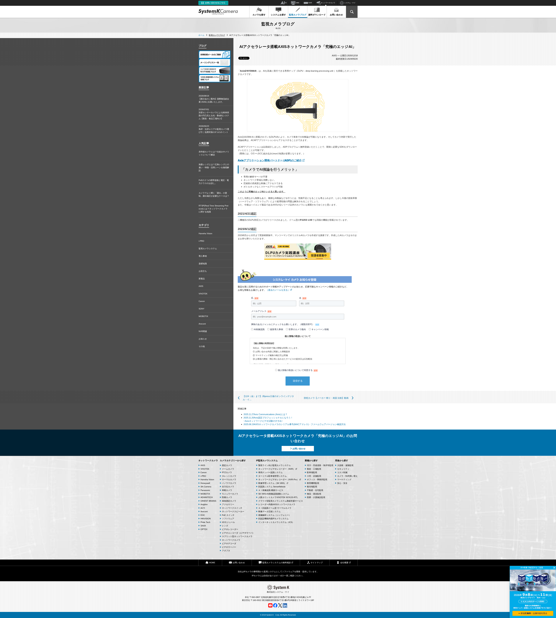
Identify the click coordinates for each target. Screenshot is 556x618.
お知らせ (203, 339)
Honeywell (205, 483)
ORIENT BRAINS (208, 501)
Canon (202, 301)
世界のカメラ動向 (297, 329)
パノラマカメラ (229, 483)
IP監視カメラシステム (267, 460)
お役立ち (203, 271)
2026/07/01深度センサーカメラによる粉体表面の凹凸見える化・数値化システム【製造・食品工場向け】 (214, 114)
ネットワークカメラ (327, 3)
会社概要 (344, 562)
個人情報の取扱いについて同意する (297, 370)
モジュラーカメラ (230, 494)
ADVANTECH (207, 497)
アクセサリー (228, 504)
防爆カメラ (227, 497)
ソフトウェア (228, 518)
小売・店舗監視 (314, 476)
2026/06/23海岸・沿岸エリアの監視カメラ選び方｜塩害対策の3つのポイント (214, 129)
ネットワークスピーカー (233, 511)
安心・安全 (342, 483)
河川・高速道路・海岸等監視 (320, 465)
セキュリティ (343, 469)
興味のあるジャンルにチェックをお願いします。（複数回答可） (285, 324)
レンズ (225, 526)
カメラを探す (259, 14)
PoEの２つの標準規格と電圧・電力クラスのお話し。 (214, 181)
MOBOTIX (203, 316)
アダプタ (226, 550)
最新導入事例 (276, 329)
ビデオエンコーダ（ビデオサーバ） (238, 533)
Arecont (202, 324)
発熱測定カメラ (229, 501)
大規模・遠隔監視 (345, 465)
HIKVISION (206, 518)
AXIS (201, 286)
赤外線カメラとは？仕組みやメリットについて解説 (214, 153)
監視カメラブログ (297, 14)
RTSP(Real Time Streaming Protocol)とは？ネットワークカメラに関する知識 (213, 209)
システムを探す (278, 14)
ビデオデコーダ (229, 543)
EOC (203, 515)
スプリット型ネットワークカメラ (237, 536)
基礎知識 (203, 263)
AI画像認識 (259, 329)
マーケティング (344, 479)
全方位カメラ (228, 486)
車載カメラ (227, 490)
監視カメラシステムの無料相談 (276, 562)
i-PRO (201, 241)
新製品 (202, 278)
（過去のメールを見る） (278, 290)
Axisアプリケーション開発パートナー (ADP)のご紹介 (270, 160)
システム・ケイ (349, 3)
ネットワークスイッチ (232, 508)
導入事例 (203, 256)
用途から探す (341, 460)
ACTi (203, 508)
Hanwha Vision (205, 233)
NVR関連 (203, 331)
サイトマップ (317, 562)
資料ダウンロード (317, 14)
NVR (310, 3)
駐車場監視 (312, 472)
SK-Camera (206, 486)
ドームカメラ (228, 469)
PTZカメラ (227, 472)
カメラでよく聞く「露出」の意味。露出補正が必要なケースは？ (214, 194)
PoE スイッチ (228, 515)
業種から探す (311, 460)
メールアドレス (261, 311)
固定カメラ (227, 465)
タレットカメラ (229, 476)
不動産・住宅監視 (315, 490)
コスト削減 (342, 472)
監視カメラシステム (208, 248)
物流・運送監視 (314, 494)
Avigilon (204, 504)
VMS (297, 3)
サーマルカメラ (229, 479)
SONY (201, 309)
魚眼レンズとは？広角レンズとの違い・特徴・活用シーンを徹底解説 (214, 167)
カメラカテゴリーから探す (233, 460)
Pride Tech (205, 522)
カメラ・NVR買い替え (347, 476)
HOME (212, 562)
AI (286, 3)
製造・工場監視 (314, 469)
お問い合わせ (336, 14)
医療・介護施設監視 (316, 497)
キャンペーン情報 (320, 329)
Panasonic (205, 490)
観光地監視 (312, 486)
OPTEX (204, 529)
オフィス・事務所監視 (317, 479)
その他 (202, 346)
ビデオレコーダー (230, 529)
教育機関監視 (313, 483)
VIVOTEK (203, 294)
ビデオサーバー (229, 547)
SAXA (203, 526)
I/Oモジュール (228, 522)
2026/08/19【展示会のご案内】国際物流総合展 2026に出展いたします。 (214, 99)
